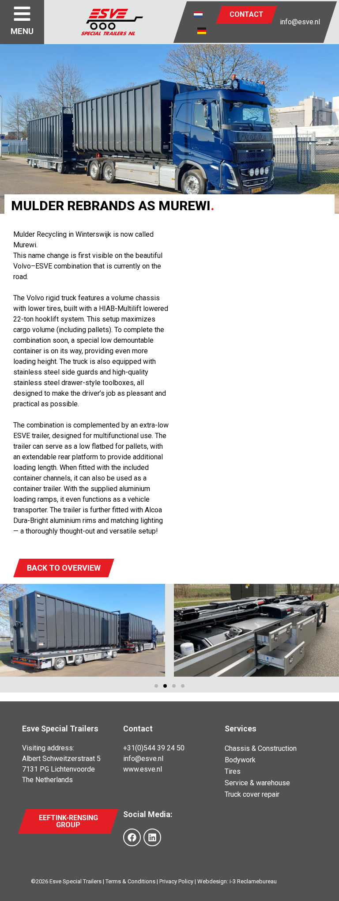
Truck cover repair (252, 794)
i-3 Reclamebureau (253, 881)
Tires (233, 771)
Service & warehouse (257, 783)
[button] (156, 686)
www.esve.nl (142, 769)
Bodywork (240, 760)
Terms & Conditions (130, 881)
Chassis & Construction (261, 748)
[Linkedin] (152, 837)
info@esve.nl (300, 22)
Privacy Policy (176, 881)
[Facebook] (132, 837)
